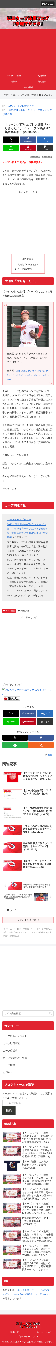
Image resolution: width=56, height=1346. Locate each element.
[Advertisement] (28, 51)
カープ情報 (10, 611)
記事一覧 (14, 1332)
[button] (45, 148)
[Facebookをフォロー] (41, 738)
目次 (24, 258)
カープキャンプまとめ (19, 519)
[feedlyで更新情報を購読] (15, 745)
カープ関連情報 (25, 269)
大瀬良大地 (24, 611)
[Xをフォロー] (15, 738)
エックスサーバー (26, 1290)
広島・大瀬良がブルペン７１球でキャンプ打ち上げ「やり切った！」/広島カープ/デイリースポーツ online (28, 375)
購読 (9, 1110)
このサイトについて (41, 1332)
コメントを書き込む (28, 919)
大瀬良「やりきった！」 (29, 264)
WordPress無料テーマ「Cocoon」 (32, 1294)
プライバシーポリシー (28, 1336)
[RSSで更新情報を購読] (41, 745)
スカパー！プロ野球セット (22, 106)
